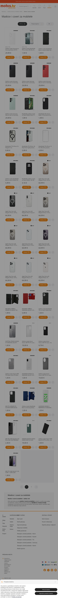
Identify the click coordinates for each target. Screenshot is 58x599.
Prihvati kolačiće (46, 589)
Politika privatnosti (16, 597)
